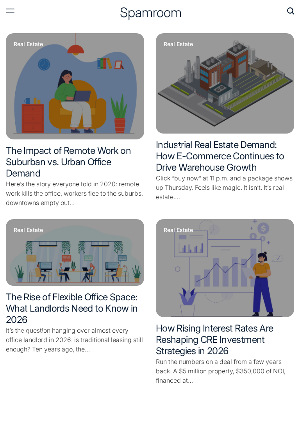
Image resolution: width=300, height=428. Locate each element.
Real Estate (28, 44)
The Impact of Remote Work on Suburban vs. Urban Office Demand (68, 162)
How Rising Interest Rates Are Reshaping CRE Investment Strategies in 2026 (214, 340)
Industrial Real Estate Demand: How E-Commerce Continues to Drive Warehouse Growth (220, 156)
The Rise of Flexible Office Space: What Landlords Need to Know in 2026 (72, 308)
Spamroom (151, 12)
